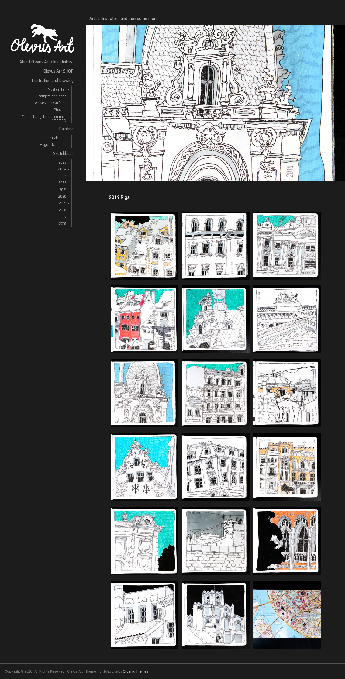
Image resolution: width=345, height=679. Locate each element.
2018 (62, 210)
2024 (62, 169)
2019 (62, 203)
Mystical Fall (57, 89)
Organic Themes (135, 671)
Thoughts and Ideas (51, 96)
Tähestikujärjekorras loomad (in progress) (45, 118)
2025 (62, 162)
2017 (63, 217)
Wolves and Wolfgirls (50, 103)
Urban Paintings (54, 138)
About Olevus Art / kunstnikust (46, 61)
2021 (62, 189)
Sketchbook (63, 153)
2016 (62, 223)
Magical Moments (53, 144)
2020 (62, 196)
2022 (62, 182)
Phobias (60, 109)
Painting (66, 128)
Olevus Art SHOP (58, 70)
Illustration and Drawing (53, 80)
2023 (62, 176)
